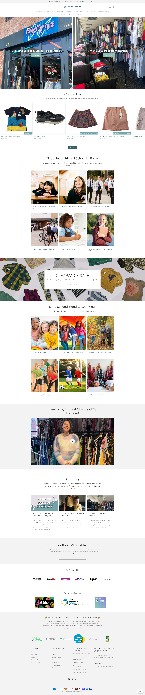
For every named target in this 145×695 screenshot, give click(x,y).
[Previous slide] (70, 86)
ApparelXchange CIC (70, 691)
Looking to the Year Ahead (97, 514)
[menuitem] (40, 11)
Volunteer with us (56, 662)
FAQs (53, 659)
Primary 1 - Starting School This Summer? (72, 514)
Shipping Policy (35, 659)
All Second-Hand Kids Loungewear (100, 395)
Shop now (36, 55)
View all (72, 147)
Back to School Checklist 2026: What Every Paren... (43, 514)
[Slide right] (75, 143)
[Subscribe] (84, 558)
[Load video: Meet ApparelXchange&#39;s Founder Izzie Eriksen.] (72, 441)
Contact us (55, 667)
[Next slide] (74, 86)
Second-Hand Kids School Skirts (43, 249)
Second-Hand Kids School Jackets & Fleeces (100, 250)
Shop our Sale (72, 284)
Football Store (65, 395)
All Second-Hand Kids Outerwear (100, 352)
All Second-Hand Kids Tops (41, 352)
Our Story (54, 654)
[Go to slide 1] (71, 87)
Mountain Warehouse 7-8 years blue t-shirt (11, 136)
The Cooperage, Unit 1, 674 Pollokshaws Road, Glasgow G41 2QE (104, 657)
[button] (32, 6)
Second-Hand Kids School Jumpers (44, 206)
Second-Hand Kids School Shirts (71, 206)
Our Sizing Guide (56, 657)
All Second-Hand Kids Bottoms (71, 352)
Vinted (54, 652)
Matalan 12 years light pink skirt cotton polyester (112, 136)
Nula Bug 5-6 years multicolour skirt (76, 136)
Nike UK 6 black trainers (40, 136)
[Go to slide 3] (73, 87)
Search (33, 652)
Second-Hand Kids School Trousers (100, 206)
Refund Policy (34, 657)
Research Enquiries (57, 665)
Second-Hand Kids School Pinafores (69, 250)
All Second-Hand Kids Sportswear (44, 395)
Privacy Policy (34, 654)
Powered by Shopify (78, 691)
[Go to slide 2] (72, 87)
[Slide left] (69, 143)
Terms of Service (35, 662)
